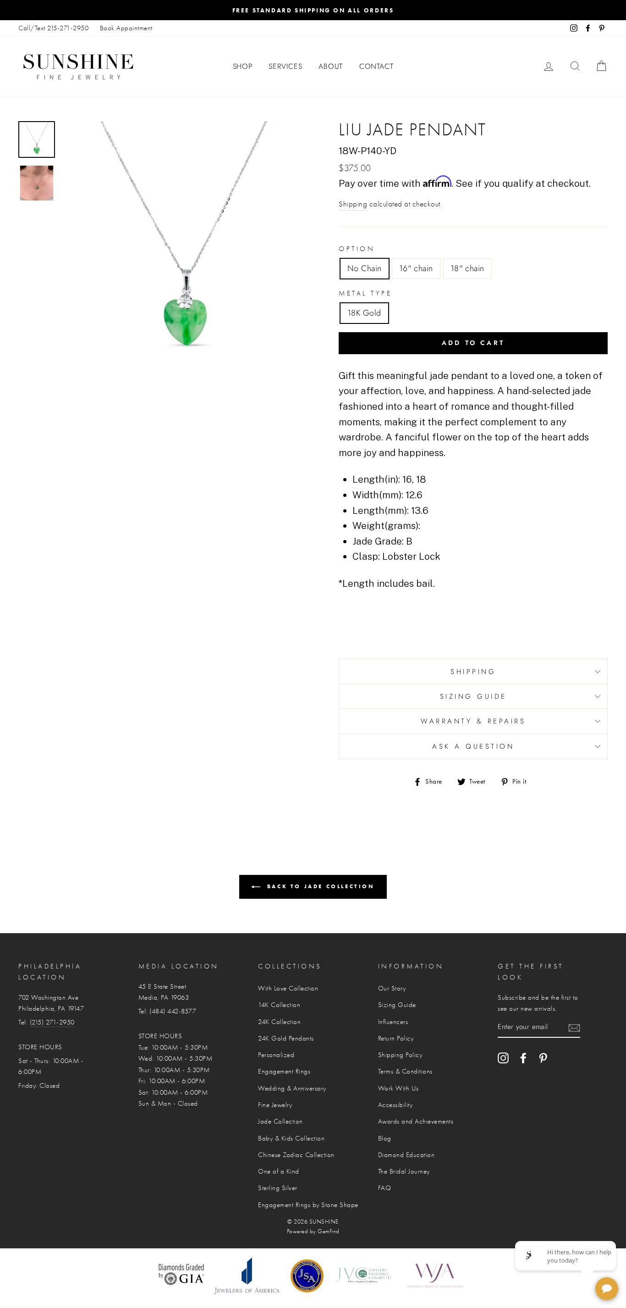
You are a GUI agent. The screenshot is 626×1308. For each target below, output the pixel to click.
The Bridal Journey (404, 1171)
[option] (313, 10)
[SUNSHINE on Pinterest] (543, 1057)
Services (285, 66)
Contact (376, 66)
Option (357, 249)
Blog (384, 1138)
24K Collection (279, 1022)
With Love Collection (288, 988)
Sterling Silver (277, 1188)
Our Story (392, 988)
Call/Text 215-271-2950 (53, 28)
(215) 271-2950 (52, 1022)
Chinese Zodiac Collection (296, 1155)
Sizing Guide (473, 696)
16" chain (416, 268)
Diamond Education (406, 1155)
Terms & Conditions (405, 1071)
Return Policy (396, 1038)
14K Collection (279, 1005)
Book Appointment (126, 28)
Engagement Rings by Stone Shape (308, 1205)
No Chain (364, 268)
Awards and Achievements (416, 1121)
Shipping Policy (400, 1055)
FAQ (384, 1188)
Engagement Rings (284, 1071)
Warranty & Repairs (473, 721)
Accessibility (395, 1105)
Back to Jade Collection (319, 886)
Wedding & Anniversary (292, 1088)
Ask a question (473, 746)
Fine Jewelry (275, 1105)
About (330, 66)
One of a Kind (278, 1171)
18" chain (467, 268)
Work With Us (398, 1088)
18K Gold (364, 313)
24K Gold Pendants (286, 1038)
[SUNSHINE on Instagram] (503, 1057)
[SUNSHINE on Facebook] (523, 1057)
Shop (243, 66)
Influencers (393, 1022)
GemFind (329, 1231)
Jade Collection (280, 1121)
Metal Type (365, 293)
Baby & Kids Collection (291, 1138)
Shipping (353, 204)
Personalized (276, 1055)
